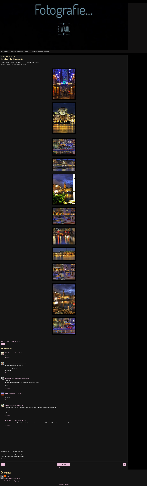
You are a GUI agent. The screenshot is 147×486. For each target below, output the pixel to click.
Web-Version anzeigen (64, 467)
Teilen (3, 344)
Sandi (6, 393)
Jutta (6, 405)
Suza (7, 476)
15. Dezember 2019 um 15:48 (15, 405)
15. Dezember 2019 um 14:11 (21, 378)
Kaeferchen (8, 363)
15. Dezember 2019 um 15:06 (16, 393)
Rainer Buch (8, 420)
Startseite (64, 464)
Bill (6, 353)
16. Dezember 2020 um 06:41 (19, 420)
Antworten (7, 357)
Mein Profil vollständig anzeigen (12, 481)
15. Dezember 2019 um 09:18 (15, 353)
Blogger (67, 484)
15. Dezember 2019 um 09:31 (18, 363)
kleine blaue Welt (9, 378)
